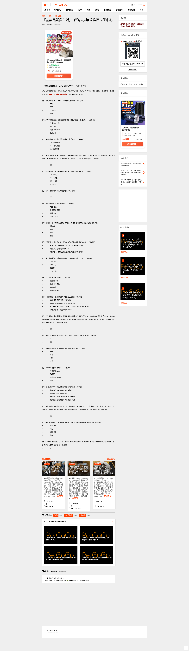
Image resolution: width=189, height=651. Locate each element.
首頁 (43, 16)
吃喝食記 (46, 459)
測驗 (50, 16)
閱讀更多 (60, 496)
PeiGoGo (59, 5)
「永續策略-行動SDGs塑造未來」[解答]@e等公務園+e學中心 (132, 295)
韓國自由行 (47, 463)
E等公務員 (58, 16)
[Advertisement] (132, 206)
